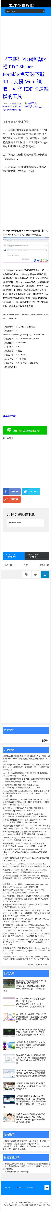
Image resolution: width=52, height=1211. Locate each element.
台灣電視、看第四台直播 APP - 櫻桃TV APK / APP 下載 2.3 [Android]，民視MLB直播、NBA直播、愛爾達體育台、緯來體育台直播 (24, 986)
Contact (29, 1187)
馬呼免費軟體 (21, 5)
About (18, 1187)
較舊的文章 (44, 565)
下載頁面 (22, 359)
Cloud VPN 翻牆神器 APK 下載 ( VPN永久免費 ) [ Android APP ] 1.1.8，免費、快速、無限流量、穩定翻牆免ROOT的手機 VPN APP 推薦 (26, 913)
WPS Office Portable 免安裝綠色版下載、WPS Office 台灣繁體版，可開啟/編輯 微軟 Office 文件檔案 (31, 1073)
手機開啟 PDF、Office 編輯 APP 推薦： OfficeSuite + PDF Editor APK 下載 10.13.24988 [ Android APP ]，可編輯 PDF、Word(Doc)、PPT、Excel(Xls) (26, 927)
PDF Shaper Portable (12, 106)
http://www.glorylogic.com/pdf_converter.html (23, 335)
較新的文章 (7, 565)
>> (49, 964)
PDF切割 (38, 106)
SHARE (14, 491)
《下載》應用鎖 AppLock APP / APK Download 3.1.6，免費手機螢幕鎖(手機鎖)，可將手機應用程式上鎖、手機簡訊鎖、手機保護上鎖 (26, 802)
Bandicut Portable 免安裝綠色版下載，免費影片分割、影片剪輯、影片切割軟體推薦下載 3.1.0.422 (31, 1032)
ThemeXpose (9, 1205)
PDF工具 (28, 106)
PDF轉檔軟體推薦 (12, 110)
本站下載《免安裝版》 (28, 363)
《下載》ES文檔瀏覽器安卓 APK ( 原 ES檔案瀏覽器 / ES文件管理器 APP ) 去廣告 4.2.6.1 (31, 1045)
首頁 (26, 565)
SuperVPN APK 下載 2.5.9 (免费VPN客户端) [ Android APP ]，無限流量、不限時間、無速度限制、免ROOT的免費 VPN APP (26, 898)
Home (7, 1187)
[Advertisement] (26, 35)
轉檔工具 (32, 103)
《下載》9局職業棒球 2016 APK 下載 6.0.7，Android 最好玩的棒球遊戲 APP (30, 1086)
